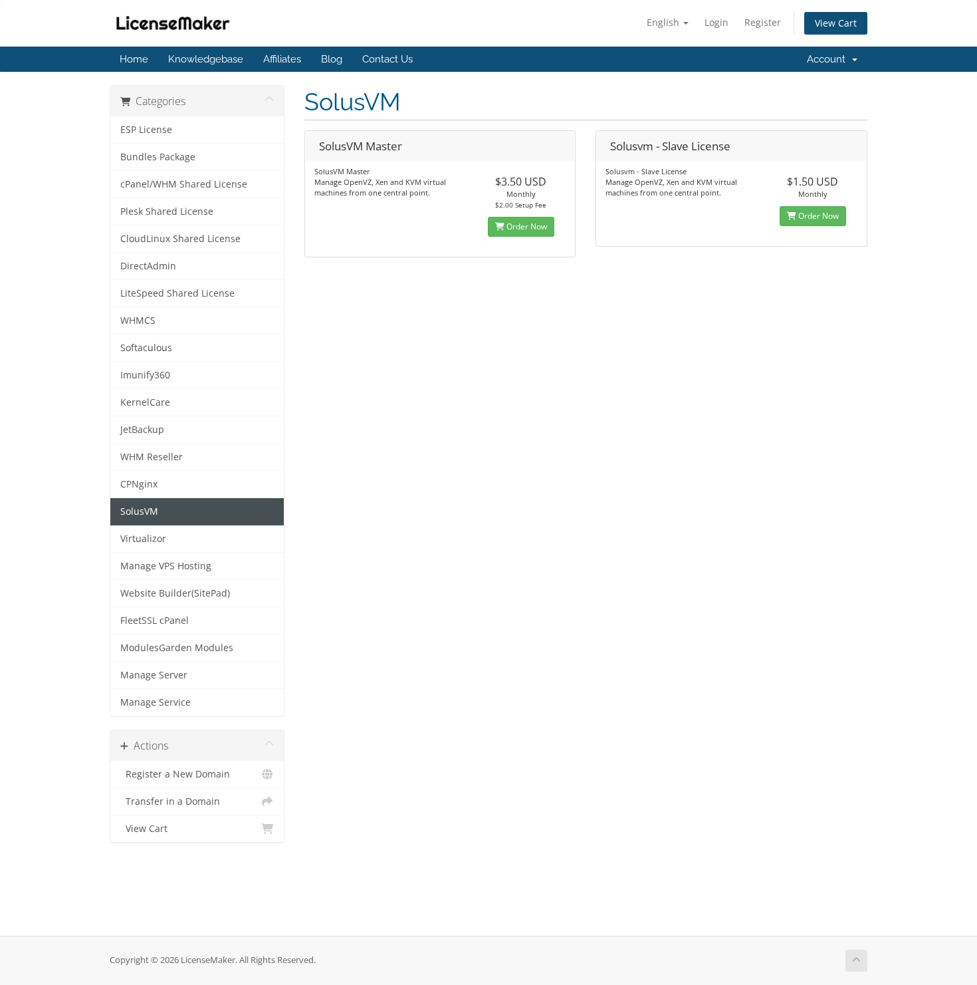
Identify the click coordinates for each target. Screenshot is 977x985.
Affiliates (282, 59)
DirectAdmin (148, 266)
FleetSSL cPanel (154, 621)
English (664, 22)
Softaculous (146, 348)
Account (829, 59)
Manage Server (153, 675)
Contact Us (387, 59)
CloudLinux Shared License (180, 239)
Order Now (525, 226)
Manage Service (155, 702)
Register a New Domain (175, 774)
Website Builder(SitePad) (175, 593)
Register (762, 22)
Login (716, 22)
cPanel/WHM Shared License (183, 184)
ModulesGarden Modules (176, 648)
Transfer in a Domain (170, 801)
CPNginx (139, 484)
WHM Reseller (151, 457)
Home (134, 59)
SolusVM (139, 511)
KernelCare (145, 402)
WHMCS (138, 321)
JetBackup (142, 430)
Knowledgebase (205, 59)
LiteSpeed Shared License (177, 293)
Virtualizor (143, 539)
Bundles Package (157, 157)
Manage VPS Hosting (165, 566)
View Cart (836, 23)
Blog (331, 59)
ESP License (146, 130)
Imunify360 (145, 375)
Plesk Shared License (166, 211)
